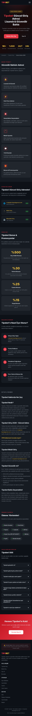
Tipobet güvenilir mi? (16, 565)
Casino (3, 685)
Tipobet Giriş (11, 55)
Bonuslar (3, 674)
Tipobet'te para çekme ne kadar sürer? (16, 582)
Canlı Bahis (4, 683)
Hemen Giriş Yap (11, 36)
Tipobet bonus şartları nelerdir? (16, 595)
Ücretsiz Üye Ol (16, 632)
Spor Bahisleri (4, 680)
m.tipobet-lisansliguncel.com (15, 338)
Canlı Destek (4, 699)
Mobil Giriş (3, 669)
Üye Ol (24, 36)
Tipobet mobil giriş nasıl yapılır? (16, 576)
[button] (30, 2)
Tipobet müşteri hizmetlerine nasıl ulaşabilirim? (16, 601)
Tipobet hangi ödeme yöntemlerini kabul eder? (16, 588)
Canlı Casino (4, 688)
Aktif (27, 203)
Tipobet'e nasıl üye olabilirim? (16, 607)
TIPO (5, 2)
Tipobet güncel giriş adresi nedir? (16, 571)
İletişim (3, 702)
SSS (2, 694)
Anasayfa (3, 55)
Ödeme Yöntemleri (5, 697)
